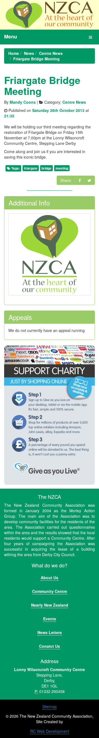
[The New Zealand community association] (49, 15)
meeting (62, 168)
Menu (10, 36)
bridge (46, 168)
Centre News (74, 102)
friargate (30, 168)
